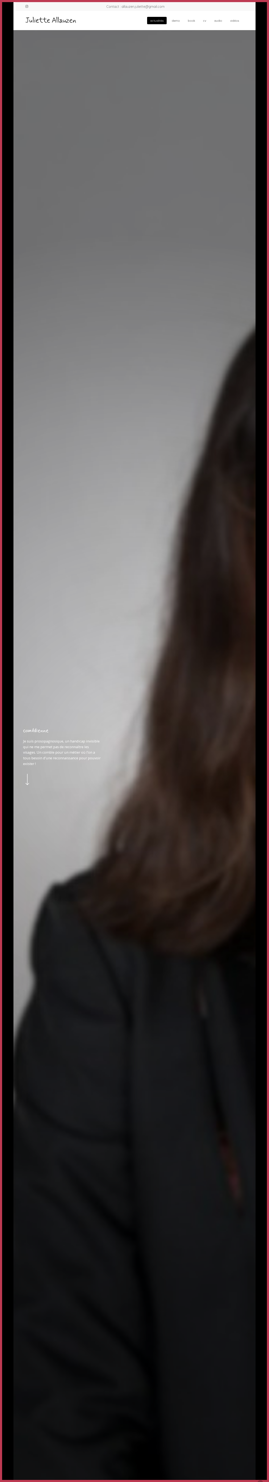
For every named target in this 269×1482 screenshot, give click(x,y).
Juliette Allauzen (50, 20)
